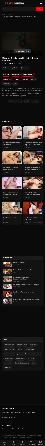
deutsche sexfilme (34, 354)
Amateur (10, 14)
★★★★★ (35, 101)
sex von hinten (9, 358)
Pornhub (25, 79)
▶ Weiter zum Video (22, 51)
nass (15, 84)
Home (3, 14)
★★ (14, 101)
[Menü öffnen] (40, 3)
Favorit (6, 68)
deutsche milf (20, 358)
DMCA (14, 429)
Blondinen (15, 74)
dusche (33, 79)
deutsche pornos (22, 345)
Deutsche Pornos (28, 74)
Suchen (39, 9)
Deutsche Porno (9, 354)
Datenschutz (6, 429)
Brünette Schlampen (8, 418)
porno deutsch (21, 354)
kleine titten (6, 84)
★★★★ (26, 101)
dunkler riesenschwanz (22, 363)
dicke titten (8, 368)
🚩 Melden (24, 68)
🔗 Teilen (15, 68)
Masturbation (7, 79)
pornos (34, 363)
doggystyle (33, 345)
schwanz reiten (9, 345)
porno (20, 349)
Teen (17, 79)
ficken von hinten (10, 349)
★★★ (20, 101)
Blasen (34, 412)
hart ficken (31, 358)
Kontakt (21, 429)
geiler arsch (8, 363)
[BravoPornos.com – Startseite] (15, 3)
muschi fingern (29, 349)
